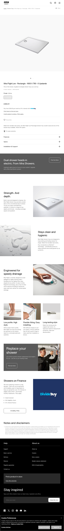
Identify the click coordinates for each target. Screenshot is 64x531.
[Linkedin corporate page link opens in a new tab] (25, 511)
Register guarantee (9, 465)
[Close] (61, 518)
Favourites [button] (9, 120)
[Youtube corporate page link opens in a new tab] (21, 511)
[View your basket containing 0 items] (55, 3)
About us (34, 449)
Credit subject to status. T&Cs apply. (14, 114)
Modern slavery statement (39, 461)
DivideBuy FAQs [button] (14, 411)
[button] (30, 78)
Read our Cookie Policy (17, 524)
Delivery (6, 457)
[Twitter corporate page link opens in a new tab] (9, 511)
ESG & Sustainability (38, 465)
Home (5, 8)
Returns (6, 461)
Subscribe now (54, 500)
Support (6, 449)
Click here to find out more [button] (11, 111)
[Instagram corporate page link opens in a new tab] (13, 511)
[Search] (51, 3)
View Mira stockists (11, 481)
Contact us (7, 469)
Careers (34, 453)
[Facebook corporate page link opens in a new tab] (5, 511)
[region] (32, 523)
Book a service (8, 453)
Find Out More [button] (55, 160)
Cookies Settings (5, 527)
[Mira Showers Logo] (6, 3)
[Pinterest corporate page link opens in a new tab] (17, 511)
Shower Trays (10, 8)
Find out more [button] (12, 366)
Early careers (35, 457)
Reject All (56, 527)
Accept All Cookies (44, 527)
